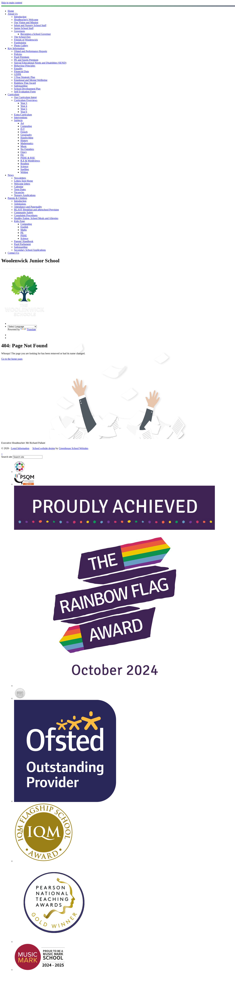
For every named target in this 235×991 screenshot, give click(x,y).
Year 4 (23, 106)
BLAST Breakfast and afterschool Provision (36, 209)
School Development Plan (27, 88)
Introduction (20, 16)
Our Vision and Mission (26, 22)
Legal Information (20, 448)
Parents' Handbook (23, 241)
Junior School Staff (23, 28)
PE (22, 232)
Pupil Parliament (22, 244)
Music (23, 146)
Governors (19, 31)
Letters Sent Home (23, 180)
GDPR (17, 74)
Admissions (20, 204)
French (23, 132)
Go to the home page (11, 359)
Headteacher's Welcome (26, 19)
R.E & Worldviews (30, 160)
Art (22, 123)
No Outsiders (27, 149)
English (24, 227)
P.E (22, 155)
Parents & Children (17, 198)
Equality (18, 68)
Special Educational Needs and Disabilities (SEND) (40, 62)
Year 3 (23, 103)
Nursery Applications (24, 195)
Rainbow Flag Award (25, 83)
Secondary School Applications (30, 250)
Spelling (24, 169)
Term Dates (20, 189)
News (11, 175)
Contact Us (13, 252)
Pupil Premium (21, 57)
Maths (23, 229)
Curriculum (13, 94)
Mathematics (26, 143)
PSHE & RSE (27, 157)
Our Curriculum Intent (25, 97)
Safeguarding (20, 85)
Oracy (23, 152)
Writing (24, 172)
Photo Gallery (21, 45)
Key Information (16, 48)
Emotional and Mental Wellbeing (30, 80)
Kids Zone (19, 221)
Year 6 (23, 111)
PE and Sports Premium (26, 60)
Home (11, 11)
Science (24, 166)
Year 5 (23, 108)
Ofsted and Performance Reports (30, 51)
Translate (31, 329)
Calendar (18, 186)
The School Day (22, 37)
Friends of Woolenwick (26, 39)
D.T (22, 129)
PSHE (23, 235)
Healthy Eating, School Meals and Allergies (36, 218)
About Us (13, 13)
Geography (26, 134)
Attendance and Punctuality (28, 206)
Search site (6, 456)
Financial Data (21, 71)
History (24, 140)
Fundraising (20, 42)
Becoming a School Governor (35, 34)
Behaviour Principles (24, 65)
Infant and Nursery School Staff (30, 25)
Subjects (18, 120)
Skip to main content (11, 2)
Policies (18, 54)
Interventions (20, 117)
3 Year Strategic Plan (24, 77)
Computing (26, 126)
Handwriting (26, 137)
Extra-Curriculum (23, 114)
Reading (24, 163)
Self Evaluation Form (25, 91)
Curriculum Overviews (25, 100)
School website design (43, 448)
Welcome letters (22, 183)
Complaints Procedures (25, 215)
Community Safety (23, 212)
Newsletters (20, 178)
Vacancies (19, 192)
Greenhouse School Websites (73, 448)
